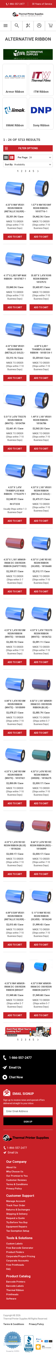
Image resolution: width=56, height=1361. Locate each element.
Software (11, 1298)
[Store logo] (26, 1138)
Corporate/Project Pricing (20, 1256)
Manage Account (15, 1201)
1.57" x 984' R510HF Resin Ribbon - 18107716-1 (41, 208)
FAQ (8, 1269)
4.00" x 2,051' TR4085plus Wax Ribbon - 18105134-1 (41, 349)
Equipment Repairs (16, 1226)
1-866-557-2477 (20, 1058)
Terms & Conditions (17, 1184)
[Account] (39, 26)
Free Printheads (15, 1264)
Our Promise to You (17, 1175)
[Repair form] (28, 26)
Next (38, 171)
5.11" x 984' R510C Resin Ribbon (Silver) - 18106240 (41, 916)
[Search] (16, 26)
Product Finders (15, 1252)
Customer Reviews (16, 1180)
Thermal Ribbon (15, 1290)
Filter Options (28, 148)
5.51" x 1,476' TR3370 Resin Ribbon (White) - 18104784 (15, 420)
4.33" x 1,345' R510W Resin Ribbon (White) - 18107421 (14, 774)
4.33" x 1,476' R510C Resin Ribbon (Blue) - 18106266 (15, 845)
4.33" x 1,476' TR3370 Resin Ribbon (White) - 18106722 (41, 633)
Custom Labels (14, 1243)
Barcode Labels (15, 1286)
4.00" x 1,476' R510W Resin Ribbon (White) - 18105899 (14, 704)
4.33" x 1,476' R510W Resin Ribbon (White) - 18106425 (14, 633)
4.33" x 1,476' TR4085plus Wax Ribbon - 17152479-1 (15, 490)
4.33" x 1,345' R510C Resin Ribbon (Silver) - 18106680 (41, 562)
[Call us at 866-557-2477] (5, 1147)
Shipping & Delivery (16, 1213)
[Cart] (50, 26)
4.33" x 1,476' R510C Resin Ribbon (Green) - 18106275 (41, 774)
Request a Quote (15, 1218)
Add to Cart (15, 237)
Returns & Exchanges (18, 1209)
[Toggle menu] (5, 26)
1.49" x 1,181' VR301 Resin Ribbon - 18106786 (41, 420)
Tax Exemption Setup (17, 1230)
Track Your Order (15, 1205)
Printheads (12, 1294)
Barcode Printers (15, 1281)
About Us (11, 1167)
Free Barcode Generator (19, 1247)
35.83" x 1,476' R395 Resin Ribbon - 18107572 (41, 278)
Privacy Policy (14, 1188)
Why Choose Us (14, 1171)
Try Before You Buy (16, 1222)
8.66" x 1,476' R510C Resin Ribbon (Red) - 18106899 (41, 845)
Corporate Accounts (17, 1260)
